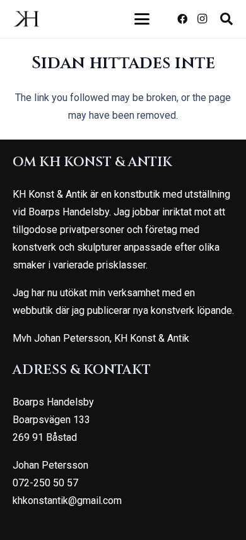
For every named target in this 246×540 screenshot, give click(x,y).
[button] (142, 19)
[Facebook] (182, 19)
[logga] (26, 18)
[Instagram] (202, 19)
